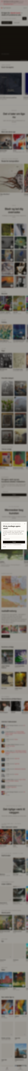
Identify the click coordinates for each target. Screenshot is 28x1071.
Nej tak (4, 546)
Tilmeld (14, 542)
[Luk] (25, 524)
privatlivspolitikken (17, 544)
